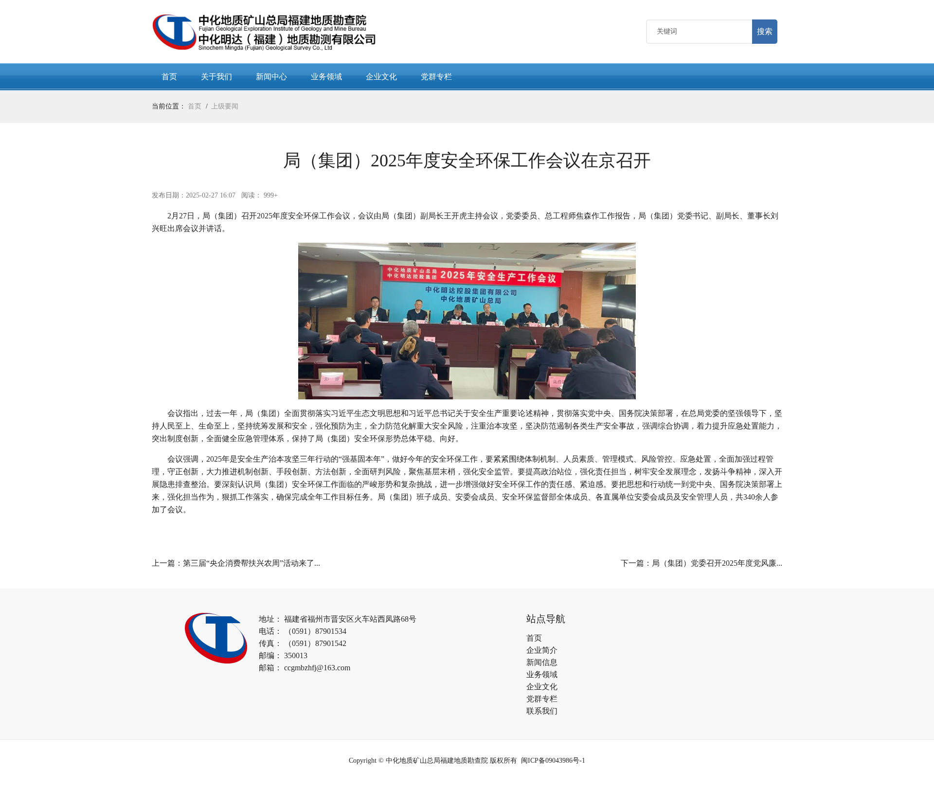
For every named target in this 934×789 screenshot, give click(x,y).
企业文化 (381, 76)
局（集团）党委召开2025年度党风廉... (717, 563)
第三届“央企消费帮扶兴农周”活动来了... (251, 563)
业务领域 (326, 76)
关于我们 (216, 76)
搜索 (764, 31)
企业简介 (541, 650)
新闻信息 (541, 662)
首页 (169, 76)
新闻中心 (271, 76)
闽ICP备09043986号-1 (553, 760)
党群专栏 (436, 76)
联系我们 (541, 711)
